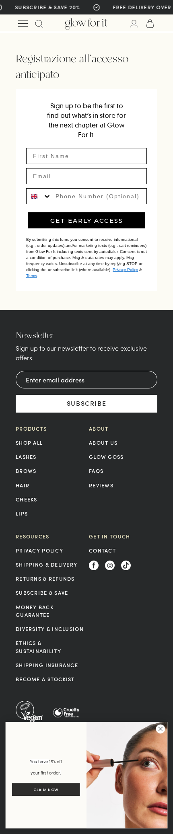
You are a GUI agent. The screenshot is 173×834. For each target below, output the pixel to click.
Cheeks (26, 499)
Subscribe (86, 403)
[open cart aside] (150, 23)
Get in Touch (109, 536)
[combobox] (39, 196)
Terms (31, 275)
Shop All (29, 442)
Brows (26, 470)
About (98, 428)
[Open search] (39, 23)
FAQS (96, 470)
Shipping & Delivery (46, 564)
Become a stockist (45, 679)
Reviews (101, 485)
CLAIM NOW (46, 790)
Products (31, 428)
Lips (22, 513)
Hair (22, 485)
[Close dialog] (160, 729)
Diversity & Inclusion (50, 628)
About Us (103, 442)
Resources (32, 536)
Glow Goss (106, 456)
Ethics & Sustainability (38, 646)
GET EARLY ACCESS (86, 220)
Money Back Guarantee (35, 611)
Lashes (26, 456)
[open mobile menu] (23, 23)
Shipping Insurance (47, 664)
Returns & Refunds (45, 578)
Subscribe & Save (42, 592)
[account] (134, 23)
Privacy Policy (125, 269)
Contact (102, 550)
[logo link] (86, 23)
